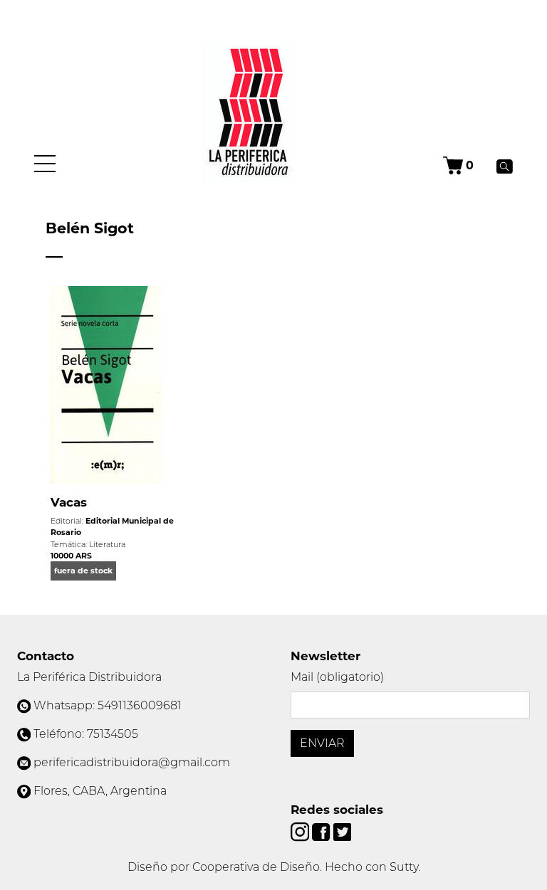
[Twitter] (342, 831)
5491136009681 (140, 705)
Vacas (69, 502)
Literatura (107, 544)
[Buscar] (504, 166)
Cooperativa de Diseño (256, 867)
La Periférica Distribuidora (89, 677)
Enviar (322, 743)
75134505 (112, 734)
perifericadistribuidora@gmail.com (131, 762)
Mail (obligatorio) (337, 677)
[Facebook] (322, 831)
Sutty (404, 867)
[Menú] (45, 164)
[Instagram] (301, 831)
